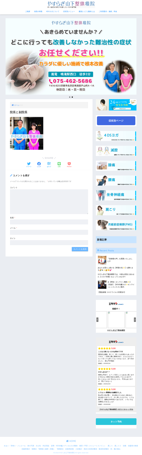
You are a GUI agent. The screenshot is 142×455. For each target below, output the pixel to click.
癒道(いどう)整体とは (87, 11)
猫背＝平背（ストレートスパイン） (92, 446)
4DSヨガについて (52, 11)
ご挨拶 (27, 11)
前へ (1, 56)
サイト (13, 238)
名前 (12, 218)
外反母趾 (46, 446)
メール (13, 228)
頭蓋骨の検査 (133, 446)
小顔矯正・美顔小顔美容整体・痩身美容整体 (92, 449)
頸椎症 (34, 449)
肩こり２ (117, 446)
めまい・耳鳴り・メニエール (15, 446)
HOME (72, 441)
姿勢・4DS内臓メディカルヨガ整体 (64, 446)
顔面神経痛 (69, 449)
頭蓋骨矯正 (26, 449)
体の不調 (30, 446)
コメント (14, 187)
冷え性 (38, 446)
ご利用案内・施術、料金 (108, 11)
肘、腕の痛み (115, 449)
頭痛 (124, 446)
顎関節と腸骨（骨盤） (46, 449)
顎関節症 (60, 449)
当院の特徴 (38, 11)
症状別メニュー (69, 11)
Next (140, 56)
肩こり (110, 446)
